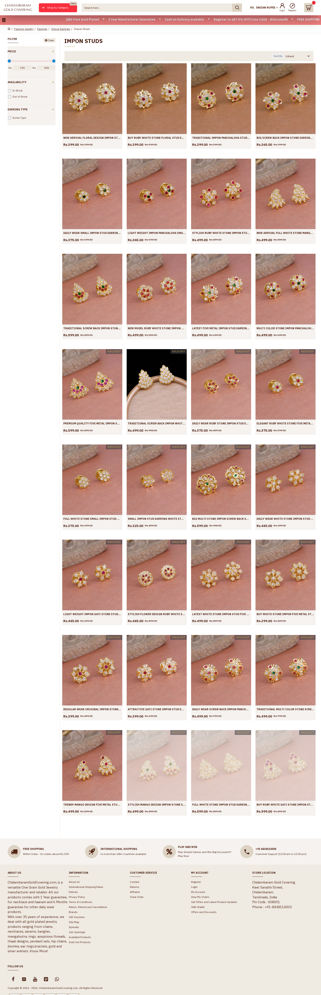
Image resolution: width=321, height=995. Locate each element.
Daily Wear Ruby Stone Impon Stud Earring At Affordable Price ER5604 (221, 423)
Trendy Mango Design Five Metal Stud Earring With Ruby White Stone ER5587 (92, 804)
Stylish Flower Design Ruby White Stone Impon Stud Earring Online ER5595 (157, 614)
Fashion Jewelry (23, 29)
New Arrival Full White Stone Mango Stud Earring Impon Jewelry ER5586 (285, 233)
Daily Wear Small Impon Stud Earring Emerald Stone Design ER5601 (92, 233)
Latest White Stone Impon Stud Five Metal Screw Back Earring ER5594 (221, 614)
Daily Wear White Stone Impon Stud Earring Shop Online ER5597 (285, 518)
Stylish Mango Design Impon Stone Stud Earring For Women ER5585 (157, 804)
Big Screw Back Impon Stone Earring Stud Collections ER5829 (285, 137)
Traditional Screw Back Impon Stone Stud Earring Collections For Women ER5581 (92, 328)
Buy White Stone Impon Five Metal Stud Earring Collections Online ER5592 (285, 614)
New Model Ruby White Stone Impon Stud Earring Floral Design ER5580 (157, 328)
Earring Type (18, 109)
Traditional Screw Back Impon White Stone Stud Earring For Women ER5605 (157, 423)
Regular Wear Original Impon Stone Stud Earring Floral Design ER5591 (92, 709)
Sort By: (278, 56)
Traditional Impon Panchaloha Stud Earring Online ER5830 (221, 137)
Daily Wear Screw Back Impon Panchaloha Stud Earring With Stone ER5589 (221, 709)
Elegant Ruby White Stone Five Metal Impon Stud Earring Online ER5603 (285, 423)
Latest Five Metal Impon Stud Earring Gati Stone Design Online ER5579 (221, 328)
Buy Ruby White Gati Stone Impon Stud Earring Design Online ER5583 (285, 804)
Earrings (42, 29)
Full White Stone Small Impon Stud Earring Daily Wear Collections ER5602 (92, 518)
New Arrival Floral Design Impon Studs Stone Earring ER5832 (92, 137)
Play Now (183, 856)
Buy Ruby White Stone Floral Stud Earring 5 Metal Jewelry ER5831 (157, 137)
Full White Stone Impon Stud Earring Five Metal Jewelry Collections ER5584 (221, 804)
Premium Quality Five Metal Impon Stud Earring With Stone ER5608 (92, 423)
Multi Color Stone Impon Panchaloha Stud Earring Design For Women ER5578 (285, 328)
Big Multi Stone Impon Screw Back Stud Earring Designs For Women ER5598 (221, 518)
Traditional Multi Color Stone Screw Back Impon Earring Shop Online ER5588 (285, 709)
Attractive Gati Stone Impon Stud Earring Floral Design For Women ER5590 (157, 709)
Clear (51, 40)
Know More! (39, 951)
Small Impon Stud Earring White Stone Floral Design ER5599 (157, 518)
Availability (17, 82)
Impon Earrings (60, 29)
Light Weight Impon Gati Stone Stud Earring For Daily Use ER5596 (92, 614)
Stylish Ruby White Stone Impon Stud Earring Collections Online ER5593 (221, 233)
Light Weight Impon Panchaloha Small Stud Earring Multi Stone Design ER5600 (157, 233)
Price (12, 51)
